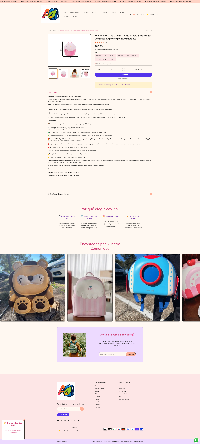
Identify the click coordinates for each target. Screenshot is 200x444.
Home (49, 30)
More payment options (123, 78)
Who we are (98, 394)
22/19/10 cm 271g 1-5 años (105, 60)
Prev (147, 30)
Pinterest (97, 404)
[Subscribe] (82, 409)
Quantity (98, 69)
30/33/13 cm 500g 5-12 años (127, 56)
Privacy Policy (122, 388)
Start (96, 386)
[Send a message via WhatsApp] (196, 440)
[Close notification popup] (24, 420)
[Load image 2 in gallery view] (63, 73)
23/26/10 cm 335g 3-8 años (105, 56)
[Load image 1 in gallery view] (52, 73)
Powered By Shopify (62, 441)
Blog (120, 396)
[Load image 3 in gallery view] (74, 73)
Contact (97, 391)
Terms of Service (123, 394)
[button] (75, 12)
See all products (99, 388)
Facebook (97, 399)
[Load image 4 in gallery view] (85, 73)
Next (151, 30)
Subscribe (131, 354)
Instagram (97, 396)
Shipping (104, 49)
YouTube (97, 407)
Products (54, 30)
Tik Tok (97, 402)
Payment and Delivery (125, 386)
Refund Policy (122, 391)
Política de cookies (124, 399)
